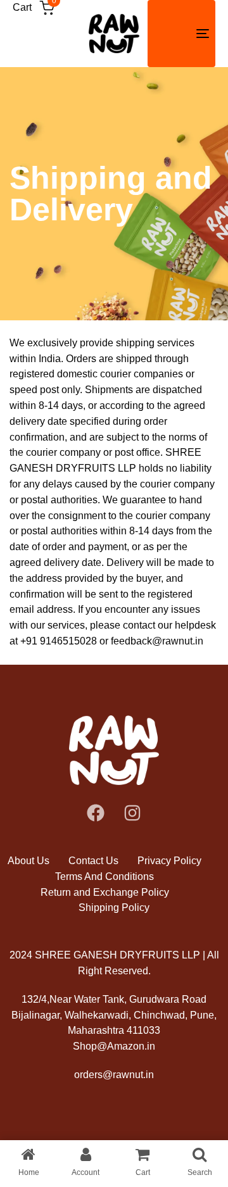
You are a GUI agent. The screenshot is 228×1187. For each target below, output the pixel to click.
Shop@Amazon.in (114, 1046)
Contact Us (93, 860)
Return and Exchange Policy (105, 892)
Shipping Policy (114, 907)
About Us (28, 860)
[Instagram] (132, 813)
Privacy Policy (169, 860)
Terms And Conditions (104, 876)
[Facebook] (95, 813)
